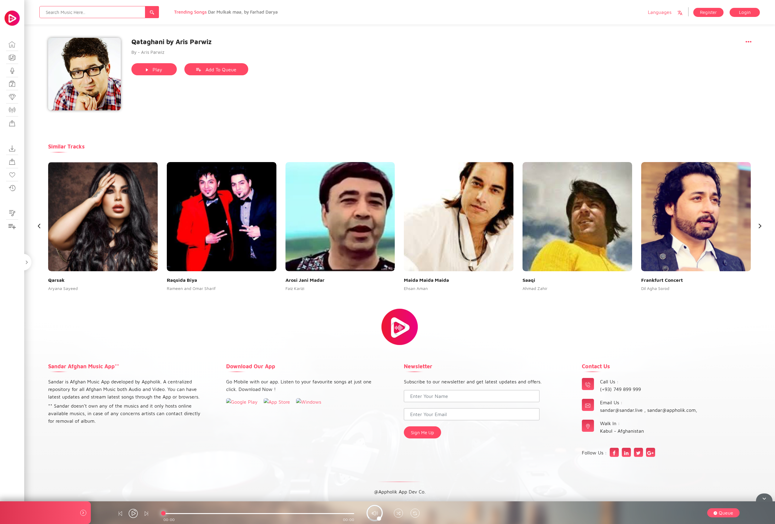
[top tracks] (12, 97)
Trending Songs (191, 12)
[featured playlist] (12, 213)
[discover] (12, 44)
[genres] (12, 84)
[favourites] (12, 175)
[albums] (12, 57)
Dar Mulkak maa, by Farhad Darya (243, 12)
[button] (760, 226)
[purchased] (12, 161)
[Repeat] (415, 514)
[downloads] (12, 148)
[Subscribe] (12, 123)
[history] (12, 188)
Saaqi (529, 280)
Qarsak (56, 280)
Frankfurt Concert (662, 280)
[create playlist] (12, 226)
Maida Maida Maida (426, 280)
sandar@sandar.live (622, 410)
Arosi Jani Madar (305, 280)
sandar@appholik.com (671, 410)
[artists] (12, 70)
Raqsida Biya (182, 280)
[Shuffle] (398, 514)
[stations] (12, 110)
